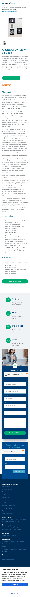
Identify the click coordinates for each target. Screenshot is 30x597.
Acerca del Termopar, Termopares (11, 527)
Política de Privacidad (8, 513)
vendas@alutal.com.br (8, 559)
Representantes (6, 511)
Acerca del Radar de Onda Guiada (11, 529)
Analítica (12, 7)
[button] (27, 3)
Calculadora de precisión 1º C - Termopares (14, 541)
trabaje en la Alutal (7, 489)
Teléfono (6, 395)
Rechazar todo (15, 593)
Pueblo (5, 409)
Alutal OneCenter (6, 497)
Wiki (3, 500)
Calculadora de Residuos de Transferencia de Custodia (14, 550)
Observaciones (7, 416)
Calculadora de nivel (7, 544)
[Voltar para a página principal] (8, 3)
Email (5, 388)
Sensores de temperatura (9, 535)
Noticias (4, 502)
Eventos (4, 492)
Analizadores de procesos (21, 7)
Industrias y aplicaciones (8, 505)
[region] (15, 582)
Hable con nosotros (7, 508)
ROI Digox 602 (6, 546)
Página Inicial (5, 7)
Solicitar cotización (11, 78)
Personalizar (15, 589)
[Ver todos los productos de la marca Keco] (7, 85)
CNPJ (5, 402)
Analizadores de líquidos (9, 9)
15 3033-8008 (6, 557)
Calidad (4, 494)
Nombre (5, 380)
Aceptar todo (15, 584)
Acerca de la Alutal (7, 486)
